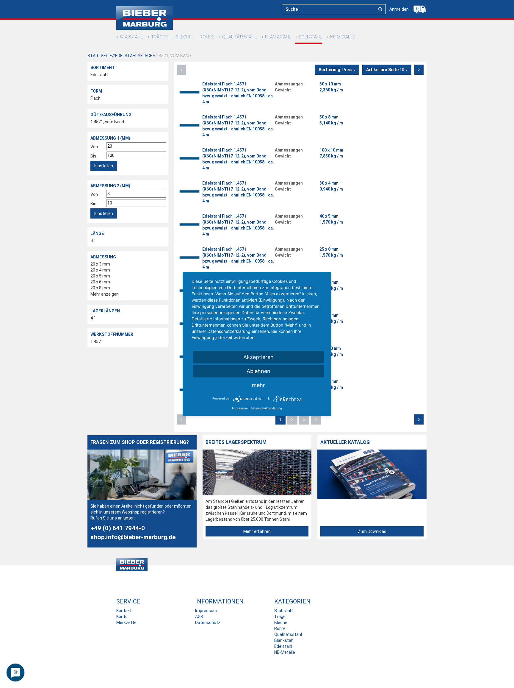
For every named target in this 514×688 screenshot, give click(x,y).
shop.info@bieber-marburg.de (132, 537)
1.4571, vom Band (107, 121)
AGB (199, 616)
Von (94, 146)
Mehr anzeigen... (105, 294)
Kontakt (123, 610)
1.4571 (96, 341)
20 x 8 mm (100, 288)
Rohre (207, 37)
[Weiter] (419, 70)
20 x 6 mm (100, 282)
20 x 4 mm (100, 270)
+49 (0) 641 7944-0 (117, 528)
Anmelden (399, 9)
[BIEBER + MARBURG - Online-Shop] (144, 18)
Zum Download (372, 531)
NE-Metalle (342, 37)
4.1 (93, 240)
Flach (95, 98)
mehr (258, 385)
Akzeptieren (258, 357)
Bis (93, 156)
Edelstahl (310, 37)
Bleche (184, 37)
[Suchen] (380, 9)
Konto (122, 616)
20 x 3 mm (100, 264)
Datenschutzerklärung (266, 408)
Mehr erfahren (257, 531)
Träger (159, 37)
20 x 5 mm (100, 276)
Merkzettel (126, 622)
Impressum (206, 610)
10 (385, 69)
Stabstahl (131, 37)
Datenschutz (207, 622)
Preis (336, 69)
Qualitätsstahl (239, 37)
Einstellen (103, 165)
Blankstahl (278, 37)
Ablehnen (258, 371)
